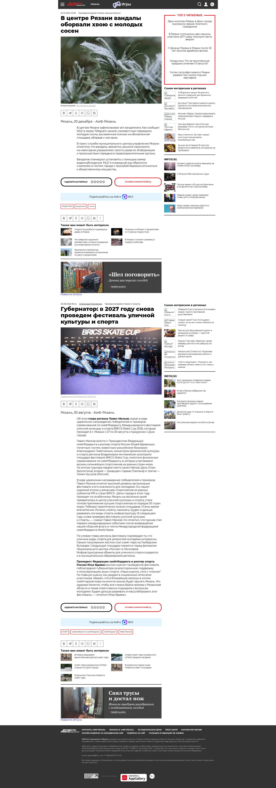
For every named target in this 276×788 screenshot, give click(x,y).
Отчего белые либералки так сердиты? (191, 392)
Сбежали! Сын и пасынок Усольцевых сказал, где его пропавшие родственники (196, 312)
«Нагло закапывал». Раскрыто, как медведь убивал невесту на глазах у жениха (196, 364)
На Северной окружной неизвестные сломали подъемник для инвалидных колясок (91, 242)
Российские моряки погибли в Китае (195, 422)
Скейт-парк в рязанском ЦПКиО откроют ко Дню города (90, 666)
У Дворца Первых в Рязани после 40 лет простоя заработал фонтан (189, 49)
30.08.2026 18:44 (69, 304)
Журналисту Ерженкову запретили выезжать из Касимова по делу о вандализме (91, 252)
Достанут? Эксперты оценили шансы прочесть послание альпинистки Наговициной (196, 105)
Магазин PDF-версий (191, 730)
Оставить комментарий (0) (138, 182)
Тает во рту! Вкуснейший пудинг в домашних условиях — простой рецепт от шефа (195, 333)
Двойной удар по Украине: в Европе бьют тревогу (195, 413)
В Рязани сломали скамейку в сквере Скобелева (140, 240)
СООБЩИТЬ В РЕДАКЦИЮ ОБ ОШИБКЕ (166, 733)
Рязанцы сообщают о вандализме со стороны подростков (142, 230)
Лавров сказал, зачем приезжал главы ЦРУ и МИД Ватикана (193, 196)
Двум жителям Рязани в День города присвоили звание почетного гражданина (190, 24)
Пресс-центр (171, 730)
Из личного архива (86, 105)
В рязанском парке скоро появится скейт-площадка (138, 666)
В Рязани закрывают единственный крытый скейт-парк (91, 656)
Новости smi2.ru (71, 294)
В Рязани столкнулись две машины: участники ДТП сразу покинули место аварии (189, 37)
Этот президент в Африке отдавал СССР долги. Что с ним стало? (194, 381)
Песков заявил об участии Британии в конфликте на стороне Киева (195, 185)
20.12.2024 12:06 (68, 13)
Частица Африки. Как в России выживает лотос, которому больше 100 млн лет (195, 126)
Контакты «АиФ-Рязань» (94, 730)
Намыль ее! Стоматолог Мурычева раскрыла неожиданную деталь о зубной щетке (195, 354)
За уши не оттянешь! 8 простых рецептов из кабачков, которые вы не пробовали (196, 148)
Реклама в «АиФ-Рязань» (121, 730)
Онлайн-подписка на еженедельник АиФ (102, 733)
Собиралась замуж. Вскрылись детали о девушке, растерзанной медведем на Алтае (194, 95)
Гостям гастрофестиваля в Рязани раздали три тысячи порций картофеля (190, 75)
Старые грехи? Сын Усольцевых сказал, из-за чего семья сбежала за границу (196, 322)
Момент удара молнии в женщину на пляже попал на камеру (195, 164)
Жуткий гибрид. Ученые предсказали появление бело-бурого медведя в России (196, 116)
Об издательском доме (150, 730)
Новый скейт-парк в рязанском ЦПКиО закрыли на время (140, 656)
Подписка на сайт (136, 733)
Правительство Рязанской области (78, 396)
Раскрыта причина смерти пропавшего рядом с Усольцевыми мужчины (194, 403)
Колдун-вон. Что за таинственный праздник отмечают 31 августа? (190, 62)
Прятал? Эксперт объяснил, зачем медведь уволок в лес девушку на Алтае (195, 343)
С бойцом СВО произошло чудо (193, 174)
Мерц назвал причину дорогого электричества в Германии (193, 207)
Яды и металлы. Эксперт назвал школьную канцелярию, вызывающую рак (193, 137)
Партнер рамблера (109, 776)
